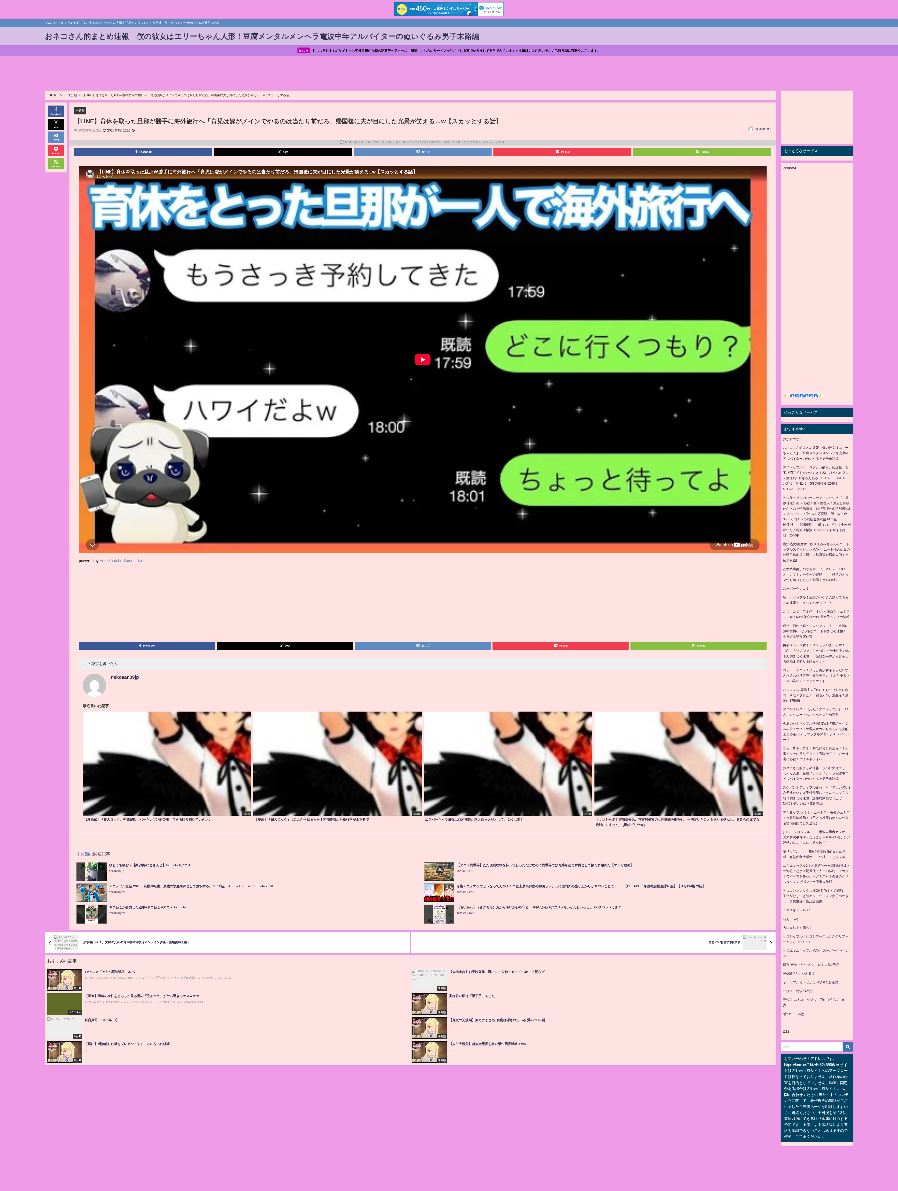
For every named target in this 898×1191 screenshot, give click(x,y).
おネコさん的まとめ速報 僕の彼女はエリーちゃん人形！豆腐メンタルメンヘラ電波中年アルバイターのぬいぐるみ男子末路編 (815, 453)
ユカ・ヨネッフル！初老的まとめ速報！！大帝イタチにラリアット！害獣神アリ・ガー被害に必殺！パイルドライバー (815, 754)
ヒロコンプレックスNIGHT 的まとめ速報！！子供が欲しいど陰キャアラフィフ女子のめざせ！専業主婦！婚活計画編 (816, 896)
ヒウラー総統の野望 (797, 991)
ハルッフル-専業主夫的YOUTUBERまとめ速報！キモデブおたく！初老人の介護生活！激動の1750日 (815, 695)
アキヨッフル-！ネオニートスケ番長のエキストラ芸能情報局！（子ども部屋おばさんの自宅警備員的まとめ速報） (816, 818)
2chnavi (789, 168)
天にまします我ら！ (797, 927)
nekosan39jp (763, 129)
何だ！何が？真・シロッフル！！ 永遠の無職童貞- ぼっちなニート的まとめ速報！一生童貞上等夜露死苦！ (816, 631)
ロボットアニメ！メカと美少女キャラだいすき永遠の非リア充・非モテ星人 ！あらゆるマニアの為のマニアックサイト (816, 676)
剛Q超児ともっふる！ (799, 973)
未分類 (80, 110)
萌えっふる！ (793, 919)
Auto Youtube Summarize (121, 561)
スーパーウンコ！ (796, 588)
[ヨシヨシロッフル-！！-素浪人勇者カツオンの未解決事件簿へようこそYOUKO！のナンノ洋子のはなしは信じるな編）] (816, 837)
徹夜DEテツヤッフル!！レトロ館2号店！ (813, 964)
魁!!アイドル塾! (794, 1014)
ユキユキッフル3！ (797, 910)
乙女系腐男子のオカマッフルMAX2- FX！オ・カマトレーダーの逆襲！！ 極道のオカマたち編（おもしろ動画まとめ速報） (815, 574)
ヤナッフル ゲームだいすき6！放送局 (810, 982)
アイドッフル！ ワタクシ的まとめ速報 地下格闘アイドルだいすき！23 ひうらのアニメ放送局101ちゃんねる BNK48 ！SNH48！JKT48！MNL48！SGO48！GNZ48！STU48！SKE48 (816, 478)
